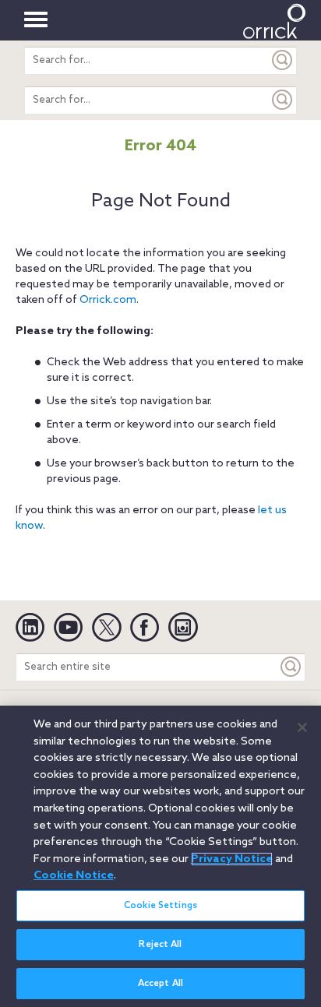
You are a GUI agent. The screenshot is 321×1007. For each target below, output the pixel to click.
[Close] (302, 727)
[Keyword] (291, 667)
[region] (160, 856)
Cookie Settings (160, 905)
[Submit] (283, 60)
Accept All (160, 983)
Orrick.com (107, 300)
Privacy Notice (232, 859)
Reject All (160, 944)
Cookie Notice (74, 875)
